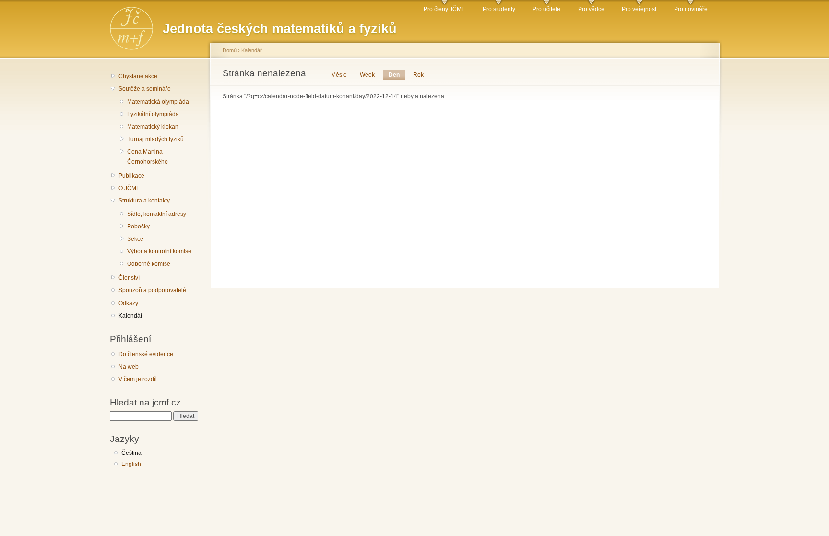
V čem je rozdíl (137, 379)
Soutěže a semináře (144, 88)
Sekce (135, 239)
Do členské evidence (145, 354)
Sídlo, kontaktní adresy (156, 214)
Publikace (131, 175)
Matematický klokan (152, 126)
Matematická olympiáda (158, 101)
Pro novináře (691, 9)
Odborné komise (148, 264)
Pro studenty (499, 9)
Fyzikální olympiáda (153, 114)
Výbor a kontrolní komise (159, 251)
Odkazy (128, 303)
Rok (418, 74)
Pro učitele (546, 9)
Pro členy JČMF (444, 9)
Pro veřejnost (639, 9)
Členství (129, 277)
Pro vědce (591, 9)
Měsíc (338, 74)
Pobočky (138, 226)
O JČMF (129, 188)
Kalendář (130, 315)
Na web (128, 366)
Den (397, 74)
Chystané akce (137, 76)
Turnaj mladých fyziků (155, 139)
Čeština (131, 453)
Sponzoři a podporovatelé (152, 290)
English (131, 464)
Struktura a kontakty (144, 200)
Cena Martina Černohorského (147, 156)
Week (367, 74)
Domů (230, 50)
